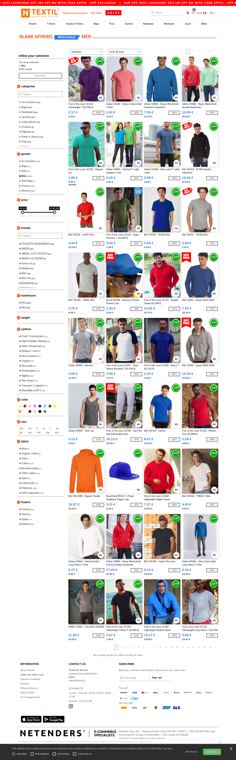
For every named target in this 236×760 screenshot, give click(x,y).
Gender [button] (26, 153)
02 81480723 (76, 688)
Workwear (169, 23)
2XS (21, 428)
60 (193, 647)
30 (177, 647)
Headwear (148, 23)
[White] (24, 411)
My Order (96, 13)
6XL (57, 433)
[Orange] (19, 411)
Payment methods (30, 679)
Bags (96, 23)
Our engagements (30, 697)
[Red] (24, 406)
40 (182, 647)
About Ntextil (27, 670)
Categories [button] (28, 86)
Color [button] (24, 399)
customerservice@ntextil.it (83, 673)
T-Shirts (51, 23)
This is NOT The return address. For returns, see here (142, 738)
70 (199, 647)
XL (57, 428)
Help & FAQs (27, 692)
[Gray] (44, 411)
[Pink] (29, 406)
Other (204, 23)
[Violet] (34, 406)
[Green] (49, 406)
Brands (33, 23)
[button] (188, 13)
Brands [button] (26, 227)
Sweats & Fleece (74, 23)
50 (188, 647)
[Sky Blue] (44, 406)
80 (205, 647)
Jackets (129, 23)
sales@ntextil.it (77, 680)
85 (210, 51)
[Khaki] (34, 411)
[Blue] (39, 406)
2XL (21, 433)
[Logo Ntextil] (40, 13)
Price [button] (24, 199)
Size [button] (23, 421)
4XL (39, 433)
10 (166, 647)
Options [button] (26, 329)
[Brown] (29, 411)
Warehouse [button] (28, 295)
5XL (48, 433)
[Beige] (19, 406)
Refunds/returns (29, 688)
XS (29, 428)
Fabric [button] (25, 441)
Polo (111, 23)
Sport (188, 23)
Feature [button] (25, 502)
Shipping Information (75, 13)
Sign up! (157, 677)
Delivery (24, 683)
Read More (168, 748)
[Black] (39, 411)
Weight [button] (25, 317)
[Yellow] (54, 406)
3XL (30, 433)
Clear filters (40, 76)
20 (171, 647)
